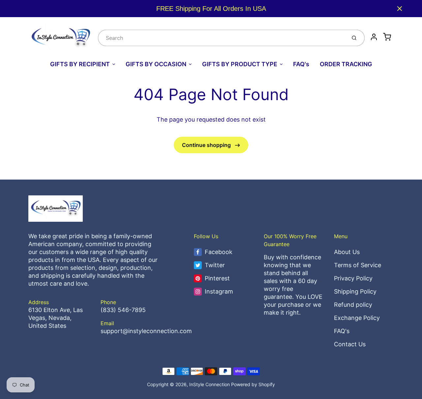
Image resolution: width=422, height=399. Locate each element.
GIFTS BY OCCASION (156, 64)
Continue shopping (207, 145)
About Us (347, 251)
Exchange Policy (357, 317)
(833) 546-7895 (123, 309)
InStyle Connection (209, 384)
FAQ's (301, 64)
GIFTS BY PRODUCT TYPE (239, 64)
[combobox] (221, 38)
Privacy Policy (353, 278)
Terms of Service (357, 265)
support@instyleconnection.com (146, 331)
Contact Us (350, 344)
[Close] (399, 8)
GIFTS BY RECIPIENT (80, 64)
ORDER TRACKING (346, 64)
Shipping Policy (355, 291)
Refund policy (353, 304)
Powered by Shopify (253, 384)
